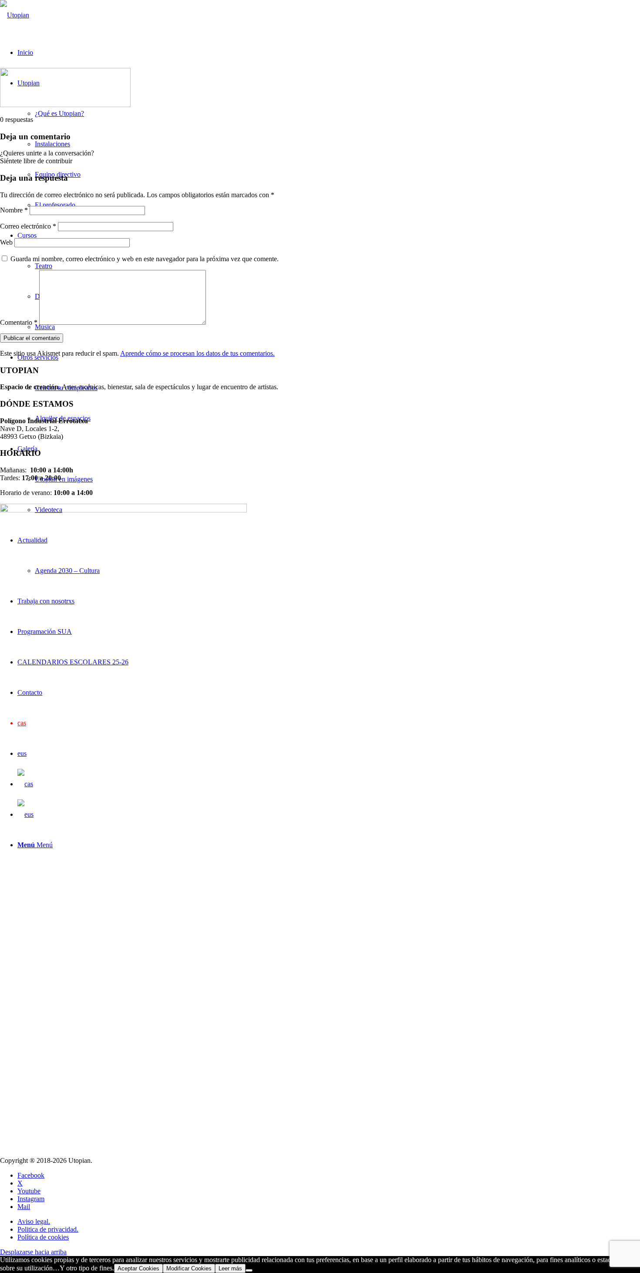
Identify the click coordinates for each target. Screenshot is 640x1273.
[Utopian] (14, 15)
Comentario (18, 322)
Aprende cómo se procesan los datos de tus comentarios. (197, 353)
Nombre (14, 210)
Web (6, 242)
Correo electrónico (28, 226)
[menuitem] (328, 1222)
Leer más (230, 1268)
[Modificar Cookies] (249, 1270)
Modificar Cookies (189, 1268)
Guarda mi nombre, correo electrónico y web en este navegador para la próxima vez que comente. (144, 259)
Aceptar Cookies (138, 1268)
